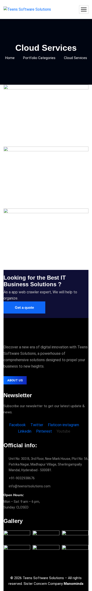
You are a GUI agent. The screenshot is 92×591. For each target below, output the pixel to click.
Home (10, 58)
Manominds (74, 584)
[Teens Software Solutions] (27, 9)
